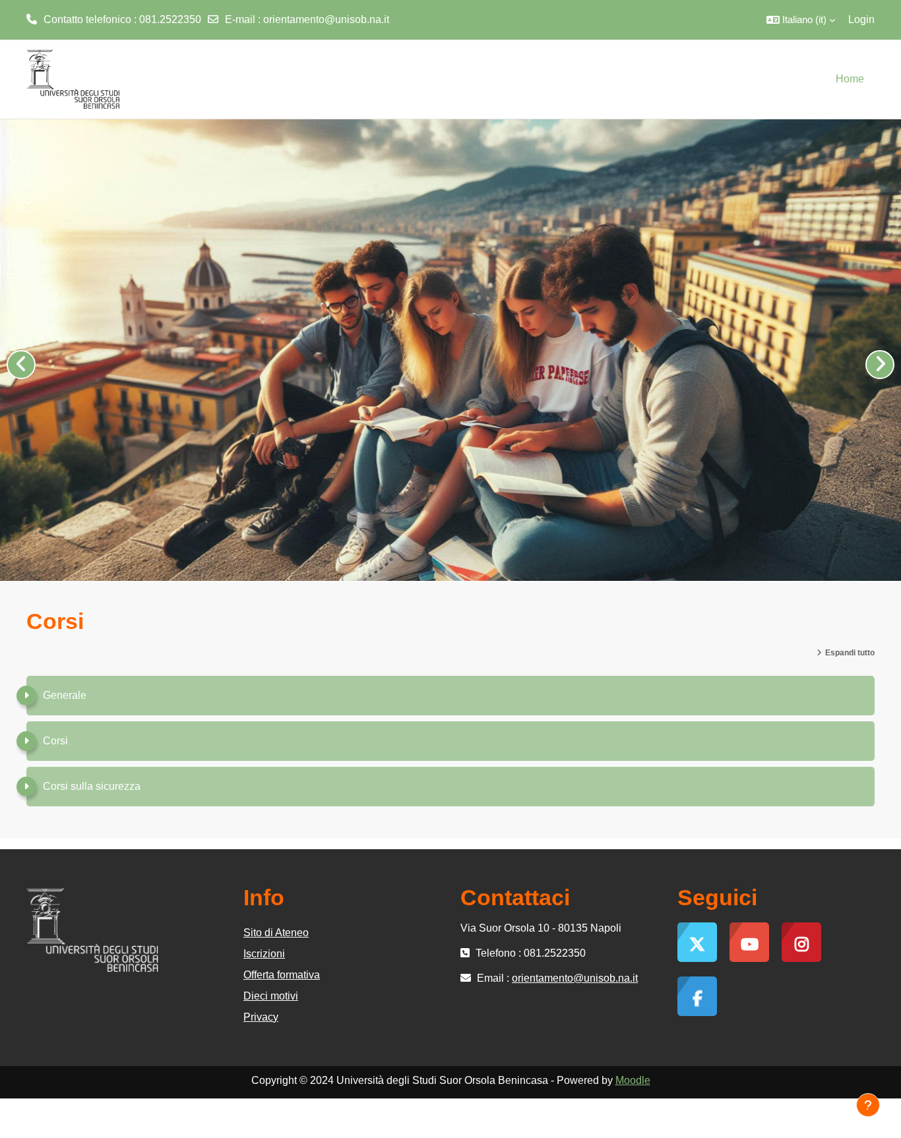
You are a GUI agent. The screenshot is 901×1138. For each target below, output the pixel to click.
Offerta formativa (281, 974)
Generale (64, 695)
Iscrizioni (264, 953)
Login (861, 19)
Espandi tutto (850, 652)
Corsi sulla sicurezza (91, 786)
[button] (801, 20)
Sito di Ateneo (276, 932)
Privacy (260, 1017)
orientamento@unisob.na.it (326, 19)
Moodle (632, 1080)
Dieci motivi (270, 996)
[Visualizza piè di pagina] (868, 1105)
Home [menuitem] (850, 78)
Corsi (55, 740)
